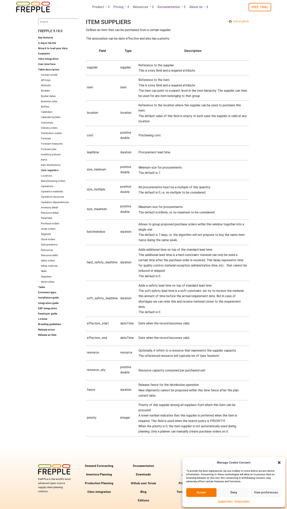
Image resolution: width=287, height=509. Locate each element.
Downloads (143, 474)
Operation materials (52, 191)
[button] (279, 463)
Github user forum (143, 483)
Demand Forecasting (99, 466)
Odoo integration (48, 58)
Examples (44, 53)
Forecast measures (52, 143)
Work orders (48, 281)
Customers (47, 122)
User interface (46, 64)
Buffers (45, 106)
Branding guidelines (49, 324)
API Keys (46, 80)
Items (44, 159)
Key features (45, 37)
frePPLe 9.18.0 (50, 31)
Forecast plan (48, 149)
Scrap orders (48, 228)
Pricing (121, 7)
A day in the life (47, 43)
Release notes (46, 329)
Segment (46, 234)
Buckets (45, 90)
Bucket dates (48, 96)
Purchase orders (50, 223)
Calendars (46, 111)
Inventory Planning (99, 474)
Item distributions (51, 164)
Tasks (41, 287)
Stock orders (48, 239)
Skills (44, 271)
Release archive (47, 334)
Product (101, 7)
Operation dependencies (55, 202)
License (42, 318)
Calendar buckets (51, 117)
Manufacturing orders (53, 180)
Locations (46, 175)
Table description (48, 69)
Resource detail (50, 212)
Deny (233, 492)
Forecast (46, 138)
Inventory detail (49, 207)
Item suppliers (49, 170)
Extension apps (47, 292)
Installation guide (48, 297)
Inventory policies (51, 154)
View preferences (266, 492)
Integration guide (48, 303)
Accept (201, 492)
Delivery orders (49, 127)
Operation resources (52, 196)
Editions (143, 500)
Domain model (49, 74)
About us (198, 7)
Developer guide (47, 313)
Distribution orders (51, 133)
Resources (143, 7)
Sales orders (48, 260)
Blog (143, 492)
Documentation (171, 7)
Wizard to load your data (52, 48)
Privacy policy (242, 501)
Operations (47, 186)
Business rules (49, 101)
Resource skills (49, 255)
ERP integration (47, 308)
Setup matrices (49, 265)
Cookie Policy (225, 501)
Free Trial (259, 7)
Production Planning (99, 483)
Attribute (46, 85)
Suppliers (46, 276)
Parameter (46, 218)
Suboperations (49, 244)
